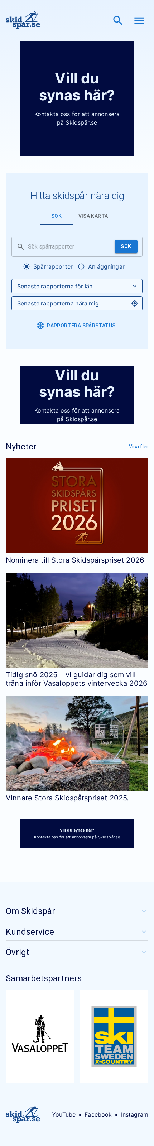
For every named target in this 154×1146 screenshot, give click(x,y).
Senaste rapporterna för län (55, 286)
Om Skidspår (30, 911)
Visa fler (138, 446)
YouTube (64, 1114)
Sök (126, 246)
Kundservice (30, 932)
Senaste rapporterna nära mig (58, 303)
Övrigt (17, 952)
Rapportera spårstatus (81, 325)
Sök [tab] (56, 216)
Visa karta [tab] (93, 216)
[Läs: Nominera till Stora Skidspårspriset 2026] (77, 505)
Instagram (134, 1114)
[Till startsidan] (23, 20)
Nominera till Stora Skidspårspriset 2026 (75, 560)
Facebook (98, 1114)
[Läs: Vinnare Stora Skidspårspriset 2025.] (77, 743)
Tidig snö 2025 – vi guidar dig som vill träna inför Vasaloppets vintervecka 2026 (76, 678)
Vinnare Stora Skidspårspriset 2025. (67, 798)
